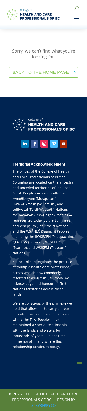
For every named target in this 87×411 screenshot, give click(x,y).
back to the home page (41, 72)
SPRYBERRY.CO (43, 405)
